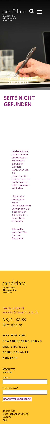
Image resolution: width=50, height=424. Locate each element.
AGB (5, 419)
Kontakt (10, 358)
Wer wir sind (15, 335)
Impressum (9, 410)
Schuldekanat (16, 352)
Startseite (17, 238)
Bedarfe (7, 416)
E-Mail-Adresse (10, 388)
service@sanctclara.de (21, 312)
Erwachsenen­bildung (22, 341)
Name (6, 377)
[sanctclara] (14, 20)
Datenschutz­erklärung (15, 413)
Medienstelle (15, 346)
